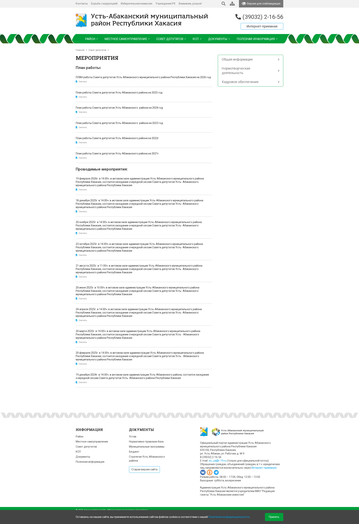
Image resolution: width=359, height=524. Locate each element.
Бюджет (134, 451)
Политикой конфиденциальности (228, 516)
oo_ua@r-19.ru (217, 460)
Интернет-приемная (261, 26)
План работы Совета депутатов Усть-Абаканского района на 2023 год (120, 123)
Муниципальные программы (146, 446)
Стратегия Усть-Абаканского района (147, 458)
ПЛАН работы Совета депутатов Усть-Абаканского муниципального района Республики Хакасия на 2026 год (143, 77)
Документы (83, 456)
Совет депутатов (97, 50)
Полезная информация (90, 461)
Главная (80, 50)
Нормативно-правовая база (146, 441)
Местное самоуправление (92, 441)
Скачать (83, 81)
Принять (274, 516)
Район (79, 436)
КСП (78, 451)
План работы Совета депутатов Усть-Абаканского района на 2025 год (119, 92)
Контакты (82, 3)
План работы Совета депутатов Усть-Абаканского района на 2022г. (117, 138)
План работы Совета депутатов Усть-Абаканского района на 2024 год (119, 107)
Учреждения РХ (165, 3)
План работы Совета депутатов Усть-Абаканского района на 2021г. (117, 153)
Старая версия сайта (144, 469)
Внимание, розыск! (190, 3)
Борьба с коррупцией (104, 3)
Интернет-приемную (264, 467)
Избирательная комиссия (136, 3)
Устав (132, 436)
